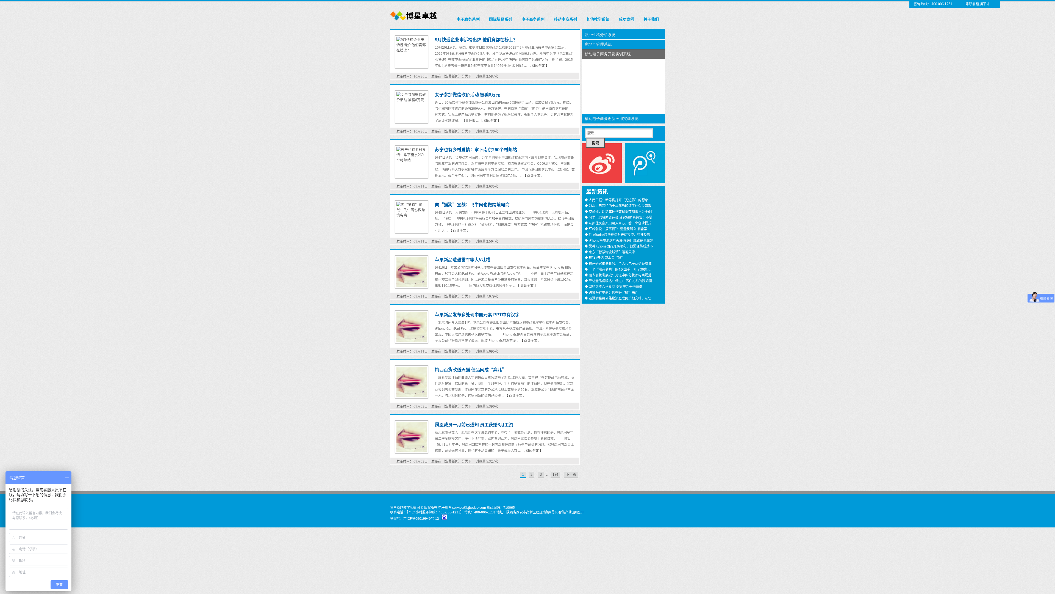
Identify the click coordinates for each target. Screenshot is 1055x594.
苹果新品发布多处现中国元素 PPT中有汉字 (477, 314)
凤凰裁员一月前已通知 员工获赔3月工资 (474, 424)
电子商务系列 (533, 19)
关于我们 (651, 19)
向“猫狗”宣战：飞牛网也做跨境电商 (472, 204)
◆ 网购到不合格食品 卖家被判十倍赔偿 (613, 286)
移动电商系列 (565, 19)
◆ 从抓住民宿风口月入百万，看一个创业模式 (618, 223)
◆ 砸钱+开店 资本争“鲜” (604, 257)
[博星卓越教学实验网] (414, 20)
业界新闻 (451, 76)
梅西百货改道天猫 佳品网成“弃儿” (470, 369)
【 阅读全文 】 (538, 65)
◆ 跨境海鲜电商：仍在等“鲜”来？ (611, 292)
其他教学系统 (597, 19)
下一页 (571, 474)
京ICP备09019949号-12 (421, 518)
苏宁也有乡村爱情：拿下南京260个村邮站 (476, 149)
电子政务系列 (468, 19)
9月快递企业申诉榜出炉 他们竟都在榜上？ (476, 39)
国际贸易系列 (500, 19)
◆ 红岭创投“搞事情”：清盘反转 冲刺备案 (616, 228)
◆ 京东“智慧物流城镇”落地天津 (610, 251)
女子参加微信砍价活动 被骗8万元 (467, 94)
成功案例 (626, 19)
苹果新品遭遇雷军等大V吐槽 (462, 259)
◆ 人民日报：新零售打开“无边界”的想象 (616, 199)
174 (555, 474)
